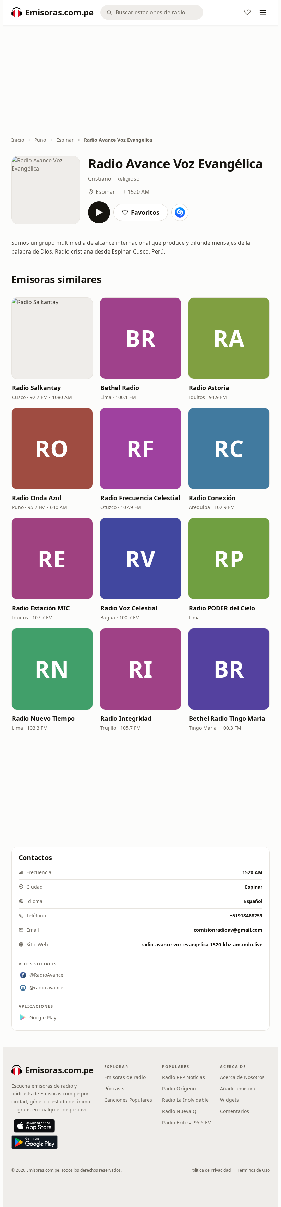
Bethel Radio (119, 388)
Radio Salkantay (36, 388)
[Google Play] (34, 1142)
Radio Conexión (212, 498)
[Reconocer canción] (179, 212)
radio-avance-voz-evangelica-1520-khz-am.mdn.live (201, 944)
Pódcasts (114, 1088)
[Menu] (263, 12)
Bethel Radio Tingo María (227, 718)
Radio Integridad (125, 718)
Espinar (65, 140)
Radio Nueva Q (179, 1111)
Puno (40, 140)
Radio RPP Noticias (183, 1077)
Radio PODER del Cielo (222, 608)
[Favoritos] (247, 12)
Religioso (128, 179)
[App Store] (34, 1126)
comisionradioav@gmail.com (228, 930)
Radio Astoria (209, 388)
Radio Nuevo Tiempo (43, 718)
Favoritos (145, 212)
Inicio (17, 140)
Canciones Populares (128, 1100)
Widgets (229, 1100)
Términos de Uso (253, 1170)
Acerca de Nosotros (242, 1077)
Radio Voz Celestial (128, 608)
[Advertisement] (140, 81)
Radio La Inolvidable (185, 1100)
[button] (52, 338)
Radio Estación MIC (41, 608)
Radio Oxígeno (179, 1088)
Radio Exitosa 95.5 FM (187, 1122)
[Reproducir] (99, 212)
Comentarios (234, 1111)
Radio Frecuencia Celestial (140, 498)
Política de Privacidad (210, 1170)
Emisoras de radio (125, 1077)
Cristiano (99, 179)
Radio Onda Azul (37, 498)
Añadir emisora (237, 1088)
